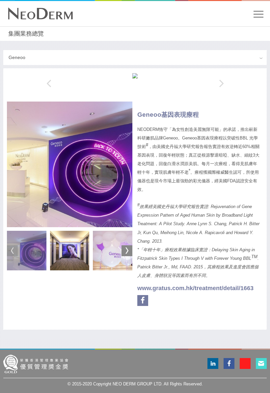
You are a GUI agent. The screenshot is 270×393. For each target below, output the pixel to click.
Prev (12, 250)
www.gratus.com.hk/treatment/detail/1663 (195, 288)
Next (127, 250)
